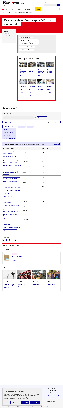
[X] (12, 240)
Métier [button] (12, 9)
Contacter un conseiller (30, 9)
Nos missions (57, 2)
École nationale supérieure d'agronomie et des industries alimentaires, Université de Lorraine (12, 167)
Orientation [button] (19, 9)
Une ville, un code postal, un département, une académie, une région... (15, 114)
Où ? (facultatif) (7, 113)
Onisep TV (42, 2)
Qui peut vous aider (50, 406)
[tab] (9, 126)
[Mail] (6, 240)
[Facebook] (15, 240)
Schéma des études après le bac (38, 406)
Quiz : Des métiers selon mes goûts (23, 406)
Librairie (49, 2)
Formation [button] (5, 9)
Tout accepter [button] (35, 402)
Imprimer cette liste (54, 144)
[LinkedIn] (9, 240)
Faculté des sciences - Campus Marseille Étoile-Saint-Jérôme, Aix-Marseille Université (11, 229)
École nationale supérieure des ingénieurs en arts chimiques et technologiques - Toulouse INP (12, 172)
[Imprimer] (3, 240)
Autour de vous (43, 117)
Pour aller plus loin (7, 40)
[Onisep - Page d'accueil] (15, 3)
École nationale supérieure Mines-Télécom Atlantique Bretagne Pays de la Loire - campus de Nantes (12, 192)
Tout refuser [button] (25, 402)
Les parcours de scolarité (51, 403)
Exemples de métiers (7, 35)
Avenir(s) (38, 9)
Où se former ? (6, 37)
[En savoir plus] (37, 42)
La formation (6, 33)
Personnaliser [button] (15, 402)
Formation (8, 12)
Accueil (3, 12)
